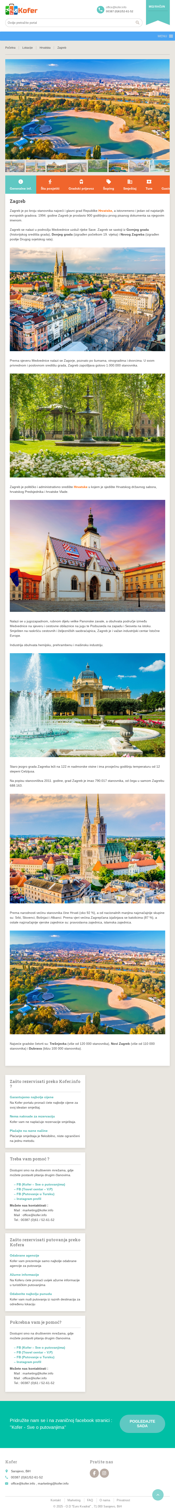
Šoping (108, 184)
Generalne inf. (21, 184)
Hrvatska (45, 47)
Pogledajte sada (142, 1423)
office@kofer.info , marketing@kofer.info (40, 1483)
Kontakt (56, 1500)
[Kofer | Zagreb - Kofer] (21, 9)
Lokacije (27, 47)
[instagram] (104, 1473)
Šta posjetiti (50, 184)
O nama (105, 1500)
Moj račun (157, 6)
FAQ (90, 1500)
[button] (162, 36)
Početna (10, 47)
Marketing (73, 1500)
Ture (149, 184)
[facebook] (94, 1473)
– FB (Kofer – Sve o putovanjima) (39, 1184)
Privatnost (123, 1500)
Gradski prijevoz (81, 184)
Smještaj (129, 184)
